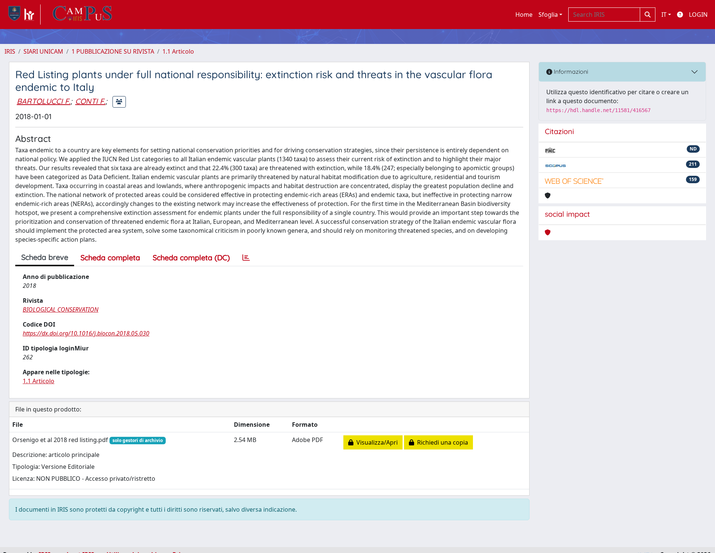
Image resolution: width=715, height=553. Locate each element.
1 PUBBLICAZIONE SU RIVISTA (113, 51)
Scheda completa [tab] (110, 257)
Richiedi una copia (441, 442)
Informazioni (570, 71)
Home (524, 14)
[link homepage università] (82, 14)
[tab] (246, 258)
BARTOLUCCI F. (43, 101)
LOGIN (698, 14)
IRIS (9, 51)
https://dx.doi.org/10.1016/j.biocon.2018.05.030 (86, 333)
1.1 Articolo (178, 51)
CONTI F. (90, 101)
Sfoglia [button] (548, 14)
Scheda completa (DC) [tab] (191, 257)
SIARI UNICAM (43, 51)
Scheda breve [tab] (44, 257)
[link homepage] (22, 14)
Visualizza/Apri (375, 442)
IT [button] (664, 14)
